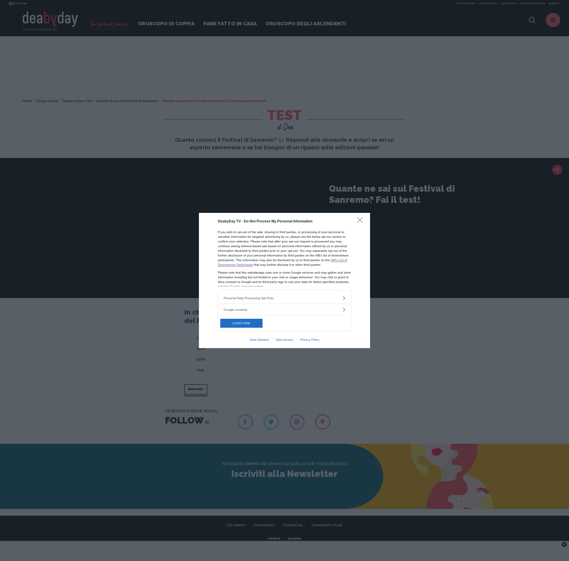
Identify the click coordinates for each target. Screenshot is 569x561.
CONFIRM (241, 323)
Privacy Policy (309, 339)
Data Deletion (259, 339)
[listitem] (284, 298)
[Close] (361, 221)
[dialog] (284, 280)
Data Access (284, 339)
